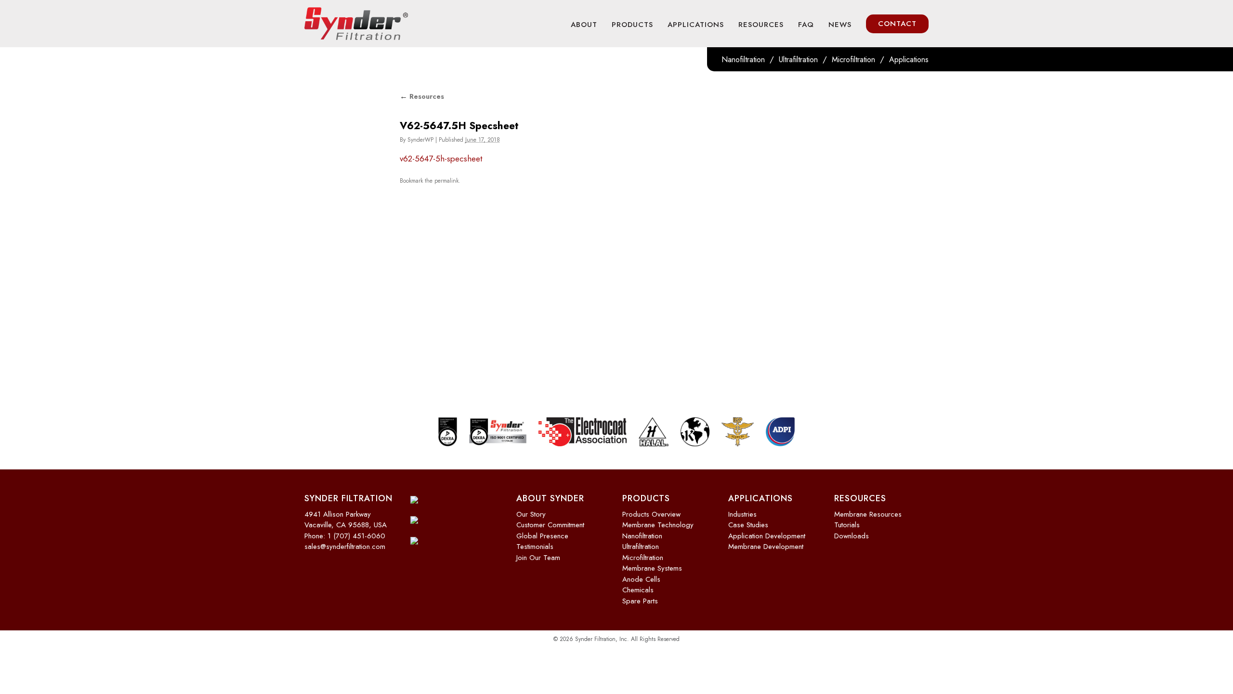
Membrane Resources (868, 514)
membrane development (765, 546)
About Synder (550, 498)
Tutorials (847, 525)
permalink (446, 180)
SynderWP (420, 139)
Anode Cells (641, 579)
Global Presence (542, 536)
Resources (761, 24)
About (584, 24)
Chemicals (638, 590)
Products (632, 24)
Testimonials (534, 546)
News (840, 24)
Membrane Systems (652, 568)
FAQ (806, 24)
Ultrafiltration (798, 59)
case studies (748, 525)
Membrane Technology (658, 525)
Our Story (531, 514)
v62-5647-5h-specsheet (441, 158)
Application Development (766, 536)
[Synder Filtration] (356, 23)
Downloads (851, 536)
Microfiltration (853, 59)
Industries (742, 514)
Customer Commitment (550, 525)
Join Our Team (538, 557)
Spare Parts (640, 601)
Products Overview (651, 514)
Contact (897, 23)
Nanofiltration (743, 59)
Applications (696, 24)
